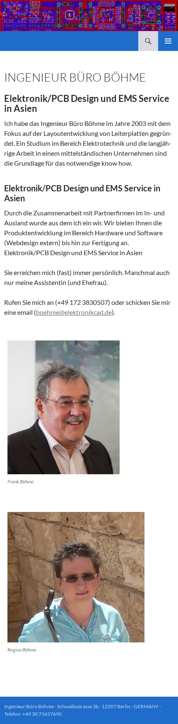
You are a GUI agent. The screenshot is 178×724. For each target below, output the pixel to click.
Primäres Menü (168, 41)
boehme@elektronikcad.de (74, 312)
